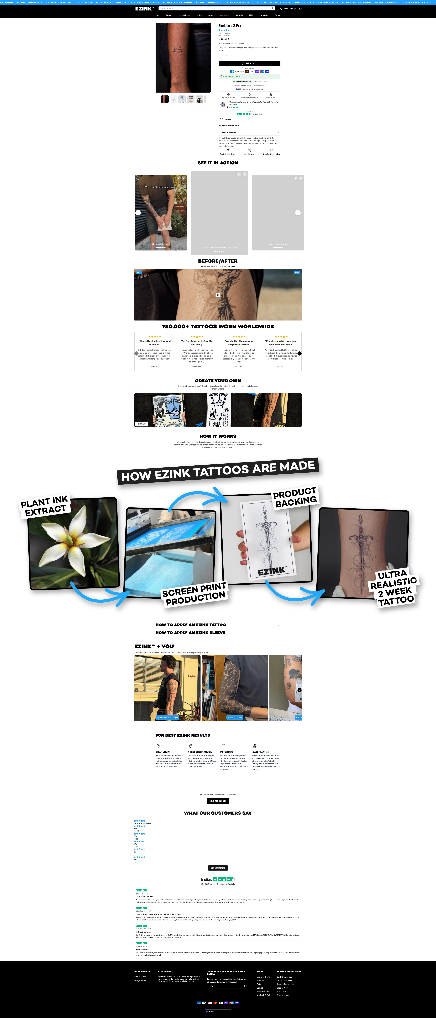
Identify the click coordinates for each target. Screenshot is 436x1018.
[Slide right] (208, 99)
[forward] (299, 353)
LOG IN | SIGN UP (289, 9)
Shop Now (142, 424)
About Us (260, 980)
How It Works (264, 15)
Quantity (221, 51)
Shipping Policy (282, 987)
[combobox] (218, 1011)
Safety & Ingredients (284, 976)
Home (157, 15)
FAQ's (251, 15)
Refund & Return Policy (285, 984)
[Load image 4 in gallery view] (190, 99)
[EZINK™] (144, 8)
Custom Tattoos (185, 15)
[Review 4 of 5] (250, 111)
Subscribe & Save (263, 976)
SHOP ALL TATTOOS (218, 800)
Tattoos (168, 15)
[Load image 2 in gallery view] (173, 99)
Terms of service (283, 995)
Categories (223, 15)
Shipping (228, 43)
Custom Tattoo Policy (284, 980)
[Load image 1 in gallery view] (165, 99)
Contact (260, 987)
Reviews (277, 15)
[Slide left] (158, 99)
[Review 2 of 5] (248, 111)
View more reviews (218, 868)
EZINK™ (220, 1007)
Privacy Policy (282, 991)
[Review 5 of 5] (252, 111)
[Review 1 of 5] (246, 111)
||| (218, 295)
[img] (218, 820)
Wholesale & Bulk (263, 995)
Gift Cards (239, 15)
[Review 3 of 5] (249, 111)
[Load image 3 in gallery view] (182, 99)
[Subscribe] (245, 986)
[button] (224, 30)
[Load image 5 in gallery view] (199, 99)
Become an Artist (263, 991)
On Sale (199, 15)
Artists (210, 15)
